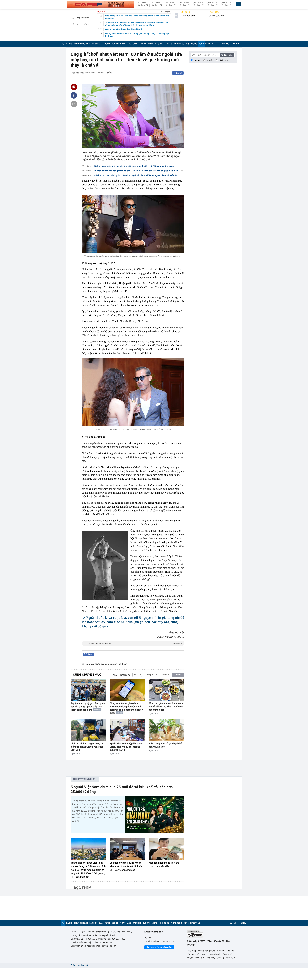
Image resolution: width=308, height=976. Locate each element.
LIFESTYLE (210, 44)
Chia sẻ (178, 73)
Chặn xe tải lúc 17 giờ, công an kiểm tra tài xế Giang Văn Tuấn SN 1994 (87, 746)
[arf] (133, 647)
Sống (109, 72)
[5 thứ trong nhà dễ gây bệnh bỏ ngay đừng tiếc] (166, 730)
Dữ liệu (225, 44)
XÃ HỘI (69, 44)
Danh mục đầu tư (83, 24)
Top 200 (242, 923)
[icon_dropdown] (238, 4)
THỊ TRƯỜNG (191, 44)
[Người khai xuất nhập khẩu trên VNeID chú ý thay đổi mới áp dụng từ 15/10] (127, 730)
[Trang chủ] (63, 44)
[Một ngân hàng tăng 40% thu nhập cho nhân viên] (166, 849)
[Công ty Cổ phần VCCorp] (212, 934)
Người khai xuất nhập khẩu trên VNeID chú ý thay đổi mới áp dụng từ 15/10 (126, 746)
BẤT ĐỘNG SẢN (96, 44)
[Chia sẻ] (74, 95)
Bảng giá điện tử (82, 18)
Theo (133, 643)
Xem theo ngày (121, 675)
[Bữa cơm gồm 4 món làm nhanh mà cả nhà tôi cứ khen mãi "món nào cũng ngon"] (166, 690)
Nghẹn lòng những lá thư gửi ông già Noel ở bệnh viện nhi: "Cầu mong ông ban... (134, 166)
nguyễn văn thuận (118, 664)
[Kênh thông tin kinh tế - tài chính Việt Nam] (100, 4)
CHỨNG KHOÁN (81, 44)
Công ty (197, 60)
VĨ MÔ (169, 44)
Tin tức (210, 60)
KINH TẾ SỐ (179, 44)
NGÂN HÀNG (125, 44)
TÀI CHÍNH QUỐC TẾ (157, 44)
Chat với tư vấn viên (161, 947)
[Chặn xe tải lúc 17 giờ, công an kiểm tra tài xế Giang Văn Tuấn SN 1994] (88, 730)
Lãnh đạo (223, 60)
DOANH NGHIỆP (112, 44)
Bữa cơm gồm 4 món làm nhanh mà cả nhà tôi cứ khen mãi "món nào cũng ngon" (166, 706)
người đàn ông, (102, 664)
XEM (178, 674)
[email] (74, 104)
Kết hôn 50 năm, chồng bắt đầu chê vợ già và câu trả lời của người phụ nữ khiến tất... (136, 175)
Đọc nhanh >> (167, 12)
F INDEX (235, 44)
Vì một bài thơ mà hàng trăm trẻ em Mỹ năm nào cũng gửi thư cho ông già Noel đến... (137, 171)
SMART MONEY (139, 44)
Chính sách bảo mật (80, 965)
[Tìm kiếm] (227, 55)
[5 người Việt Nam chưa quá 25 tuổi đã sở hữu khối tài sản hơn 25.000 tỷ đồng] (154, 814)
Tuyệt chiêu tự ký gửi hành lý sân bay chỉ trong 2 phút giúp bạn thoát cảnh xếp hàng (88, 706)
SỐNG (201, 44)
